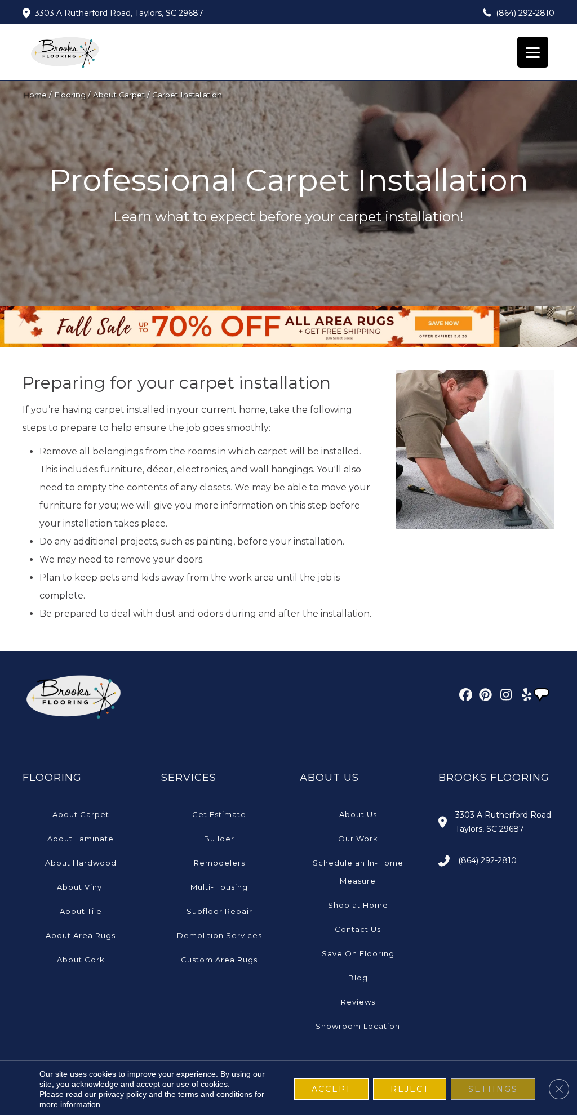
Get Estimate (219, 814)
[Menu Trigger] (532, 52)
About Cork (81, 959)
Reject (409, 1089)
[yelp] (523, 697)
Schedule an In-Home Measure (358, 871)
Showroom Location (358, 1026)
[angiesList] (543, 696)
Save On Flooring (358, 953)
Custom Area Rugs (219, 959)
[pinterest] (484, 697)
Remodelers (219, 862)
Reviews (358, 1001)
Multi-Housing (219, 886)
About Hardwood (81, 862)
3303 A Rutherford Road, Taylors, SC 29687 (119, 13)
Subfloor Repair (219, 911)
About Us (358, 814)
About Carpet (119, 94)
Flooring (70, 94)
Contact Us (358, 929)
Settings (493, 1089)
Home (35, 94)
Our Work (358, 838)
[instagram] (503, 697)
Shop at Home (358, 904)
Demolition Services (219, 935)
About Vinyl (80, 886)
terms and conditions (215, 1094)
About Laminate (80, 838)
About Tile (81, 911)
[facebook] (464, 697)
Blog (358, 977)
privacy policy (123, 1094)
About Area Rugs (81, 935)
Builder (219, 838)
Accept (331, 1089)
